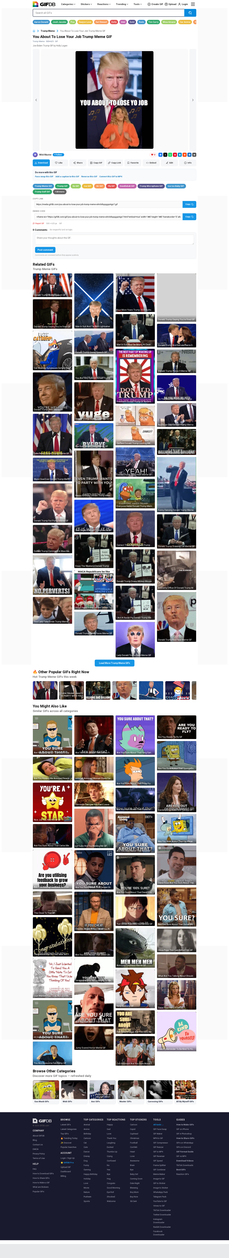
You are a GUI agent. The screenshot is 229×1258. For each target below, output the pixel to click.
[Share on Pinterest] (175, 155)
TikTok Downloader (162, 1210)
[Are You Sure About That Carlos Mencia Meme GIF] (52, 836)
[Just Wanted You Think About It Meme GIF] (52, 978)
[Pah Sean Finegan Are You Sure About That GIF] (135, 1022)
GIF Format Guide (184, 1151)
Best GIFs (181, 1169)
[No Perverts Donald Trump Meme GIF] (52, 575)
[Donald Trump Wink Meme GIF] (52, 392)
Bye (108, 1174)
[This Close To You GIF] (52, 903)
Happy (110, 1124)
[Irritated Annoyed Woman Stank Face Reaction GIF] (94, 768)
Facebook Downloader (158, 1233)
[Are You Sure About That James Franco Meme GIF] (94, 735)
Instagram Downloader (158, 1221)
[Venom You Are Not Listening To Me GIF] (94, 970)
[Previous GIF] (36, 100)
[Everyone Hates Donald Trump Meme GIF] (135, 493)
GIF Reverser (159, 1156)
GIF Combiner (159, 1169)
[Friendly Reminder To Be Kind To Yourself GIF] (176, 1031)
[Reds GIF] (141, 22)
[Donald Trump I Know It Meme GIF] (176, 361)
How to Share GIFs (41, 1178)
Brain (132, 1165)
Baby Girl (134, 1174)
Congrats (111, 1183)
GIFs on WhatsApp (184, 1143)
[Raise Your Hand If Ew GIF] (176, 995)
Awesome (134, 1161)
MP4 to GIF (158, 1138)
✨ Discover (66, 1143)
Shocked (111, 1196)
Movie (86, 1188)
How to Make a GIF (41, 1182)
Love (86, 1183)
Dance (86, 1151)
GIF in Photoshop (184, 1134)
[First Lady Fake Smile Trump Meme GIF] (52, 610)
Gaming (87, 1169)
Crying (109, 1156)
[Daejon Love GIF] (85, 22)
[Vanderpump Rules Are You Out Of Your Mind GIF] (176, 792)
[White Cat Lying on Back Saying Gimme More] (177, 690)
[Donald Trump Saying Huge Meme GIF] (94, 401)
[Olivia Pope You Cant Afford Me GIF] (176, 940)
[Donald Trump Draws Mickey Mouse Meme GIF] (135, 566)
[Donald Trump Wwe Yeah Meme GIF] (135, 462)
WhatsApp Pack (160, 1192)
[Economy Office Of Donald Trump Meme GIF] (176, 570)
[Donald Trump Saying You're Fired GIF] (52, 314)
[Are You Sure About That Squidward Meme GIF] (176, 828)
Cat (85, 1143)
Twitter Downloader (162, 1214)
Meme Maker (159, 1174)
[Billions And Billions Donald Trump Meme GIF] (176, 442)
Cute (86, 1147)
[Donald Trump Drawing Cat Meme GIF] (176, 531)
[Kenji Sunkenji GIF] (135, 989)
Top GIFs (65, 1134)
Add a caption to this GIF (67, 176)
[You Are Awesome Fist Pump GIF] (52, 1053)
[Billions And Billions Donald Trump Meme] (98, 690)
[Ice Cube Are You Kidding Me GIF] (94, 828)
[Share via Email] (194, 155)
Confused (111, 1161)
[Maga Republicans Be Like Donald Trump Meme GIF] (94, 590)
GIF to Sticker (159, 1183)
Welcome (111, 1201)
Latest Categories (68, 1129)
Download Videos (184, 1161)
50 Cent (133, 1201)
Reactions (102, 4)
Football (134, 1143)
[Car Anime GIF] (185, 22)
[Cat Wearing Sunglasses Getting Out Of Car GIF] (52, 350)
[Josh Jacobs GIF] (59, 22)
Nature (87, 1192)
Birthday (87, 1134)
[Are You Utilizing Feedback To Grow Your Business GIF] (52, 869)
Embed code (39, 211)
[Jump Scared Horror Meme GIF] (94, 1038)
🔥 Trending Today (69, 1138)
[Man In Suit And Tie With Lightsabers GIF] (94, 300)
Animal (87, 1124)
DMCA (35, 1149)
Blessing (134, 1188)
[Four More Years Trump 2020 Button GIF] (135, 292)
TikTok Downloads (184, 1165)
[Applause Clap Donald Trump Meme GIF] (176, 415)
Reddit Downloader (162, 1227)
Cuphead (134, 1134)
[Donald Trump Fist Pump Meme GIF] (52, 503)
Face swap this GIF (44, 176)
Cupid (132, 1129)
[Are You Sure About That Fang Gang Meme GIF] (135, 735)
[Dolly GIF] (114, 22)
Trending (121, 4)
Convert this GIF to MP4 (110, 176)
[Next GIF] (192, 100)
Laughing (111, 1143)
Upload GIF (66, 1167)
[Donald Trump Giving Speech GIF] (52, 285)
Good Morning (113, 1188)
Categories (67, 4)
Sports (87, 1201)
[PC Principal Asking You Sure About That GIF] (52, 1020)
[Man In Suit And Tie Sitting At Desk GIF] (135, 330)
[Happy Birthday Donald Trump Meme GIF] (94, 474)
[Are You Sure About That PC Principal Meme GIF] (52, 735)
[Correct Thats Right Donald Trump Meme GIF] (135, 529)
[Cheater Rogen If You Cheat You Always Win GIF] (94, 911)
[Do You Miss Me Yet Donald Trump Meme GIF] (176, 388)
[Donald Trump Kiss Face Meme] (124, 690)
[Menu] (192, 4)
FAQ (34, 1169)
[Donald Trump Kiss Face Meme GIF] (176, 617)
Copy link (38, 199)
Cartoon (87, 1138)
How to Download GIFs (43, 1173)
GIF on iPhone (182, 1129)
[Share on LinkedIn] (189, 155)
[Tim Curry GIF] (153, 22)
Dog (86, 1161)
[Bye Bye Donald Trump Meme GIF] (94, 436)
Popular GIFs (38, 1191)
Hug (109, 1179)
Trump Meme (48, 31)
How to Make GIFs (185, 1124)
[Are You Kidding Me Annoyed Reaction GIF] (52, 768)
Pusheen (87, 1196)
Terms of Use (39, 1158)
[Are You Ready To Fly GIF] (176, 727)
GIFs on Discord (183, 1147)
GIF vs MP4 (181, 1156)
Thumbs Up (112, 1151)
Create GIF (157, 4)
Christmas (134, 1138)
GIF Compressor (160, 1143)
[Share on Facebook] (160, 155)
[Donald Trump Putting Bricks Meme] (151, 690)
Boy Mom (134, 1192)
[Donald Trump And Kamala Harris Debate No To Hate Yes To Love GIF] (176, 335)
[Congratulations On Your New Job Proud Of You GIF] (52, 937)
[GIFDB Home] (34, 31)
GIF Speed (158, 1161)
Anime (86, 1129)
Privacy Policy (39, 1154)
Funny (86, 1165)
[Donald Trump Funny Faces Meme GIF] (94, 623)
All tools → (158, 1124)
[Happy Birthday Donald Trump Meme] (71, 690)
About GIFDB (38, 1136)
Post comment (45, 250)
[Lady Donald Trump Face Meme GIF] (135, 639)
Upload (172, 4)
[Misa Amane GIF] (169, 22)
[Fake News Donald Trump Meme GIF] (52, 435)
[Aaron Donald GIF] (41, 22)
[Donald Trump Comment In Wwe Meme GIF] (52, 539)
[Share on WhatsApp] (170, 155)
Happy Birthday (90, 1174)
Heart (132, 1151)
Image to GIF (159, 1179)
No (108, 1165)
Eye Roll (110, 1192)
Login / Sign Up (68, 1158)
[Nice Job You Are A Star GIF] (52, 802)
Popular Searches (68, 1147)
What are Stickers (40, 1187)
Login (185, 4)
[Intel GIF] (123, 22)
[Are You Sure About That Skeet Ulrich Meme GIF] (94, 945)
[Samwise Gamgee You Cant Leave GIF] (94, 795)
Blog (35, 1140)
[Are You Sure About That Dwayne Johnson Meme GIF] (94, 1004)
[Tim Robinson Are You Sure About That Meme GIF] (135, 1051)
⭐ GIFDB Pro (67, 1162)
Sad (108, 1129)
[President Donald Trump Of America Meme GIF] (135, 376)
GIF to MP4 (158, 1151)
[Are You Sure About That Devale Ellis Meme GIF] (94, 870)
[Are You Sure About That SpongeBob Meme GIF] (176, 755)
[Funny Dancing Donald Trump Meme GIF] (176, 484)
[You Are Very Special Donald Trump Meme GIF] (94, 368)
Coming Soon (136, 1179)
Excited (110, 1147)
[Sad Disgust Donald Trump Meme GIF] (94, 516)
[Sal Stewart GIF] (101, 22)
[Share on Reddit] (185, 155)
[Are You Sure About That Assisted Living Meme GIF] (135, 833)
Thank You (111, 1138)
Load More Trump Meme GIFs (114, 663)
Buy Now (134, 1196)
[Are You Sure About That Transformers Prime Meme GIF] (135, 799)
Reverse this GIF (89, 176)
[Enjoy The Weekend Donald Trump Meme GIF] (94, 551)
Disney (87, 1156)
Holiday (87, 1179)
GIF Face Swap (160, 1129)
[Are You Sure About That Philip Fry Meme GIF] (135, 771)
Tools (137, 4)
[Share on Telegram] (180, 155)
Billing (63, 1176)
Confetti (133, 1147)
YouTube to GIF (160, 1201)
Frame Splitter (159, 1165)
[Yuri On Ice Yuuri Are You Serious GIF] (135, 911)
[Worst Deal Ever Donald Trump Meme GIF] (52, 469)
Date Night (135, 1183)
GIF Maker (157, 1134)
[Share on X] (165, 155)
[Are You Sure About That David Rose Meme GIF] (135, 875)
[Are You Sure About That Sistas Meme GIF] (176, 907)
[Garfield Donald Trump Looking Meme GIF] (135, 425)
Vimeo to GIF (159, 1206)
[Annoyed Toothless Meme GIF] (135, 948)
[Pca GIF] (72, 22)
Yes (108, 1169)
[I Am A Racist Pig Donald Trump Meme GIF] (135, 603)
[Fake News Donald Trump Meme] (45, 690)
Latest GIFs (66, 1124)
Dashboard (66, 1171)
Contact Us (38, 1144)
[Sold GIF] (132, 22)
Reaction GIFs (182, 1174)
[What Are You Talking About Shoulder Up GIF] (176, 966)
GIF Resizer (158, 1147)
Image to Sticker (160, 1188)
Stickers (85, 4)
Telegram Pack (159, 1196)
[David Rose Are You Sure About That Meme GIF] (176, 865)
